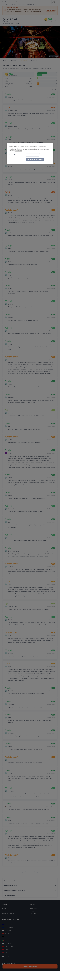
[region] (30, 153)
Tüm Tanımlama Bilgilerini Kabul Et (35, 159)
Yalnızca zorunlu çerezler (33, 155)
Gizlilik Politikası (18, 150)
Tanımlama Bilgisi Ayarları (15, 154)
